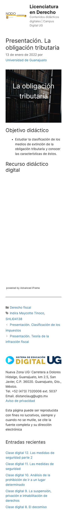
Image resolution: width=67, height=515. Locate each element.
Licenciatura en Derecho (44, 9)
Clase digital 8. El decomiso (26, 507)
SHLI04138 (14, 319)
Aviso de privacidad (20, 401)
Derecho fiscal (20, 307)
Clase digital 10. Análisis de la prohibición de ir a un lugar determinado (28, 480)
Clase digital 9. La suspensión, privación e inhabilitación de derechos (28, 495)
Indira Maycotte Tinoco (27, 313)
